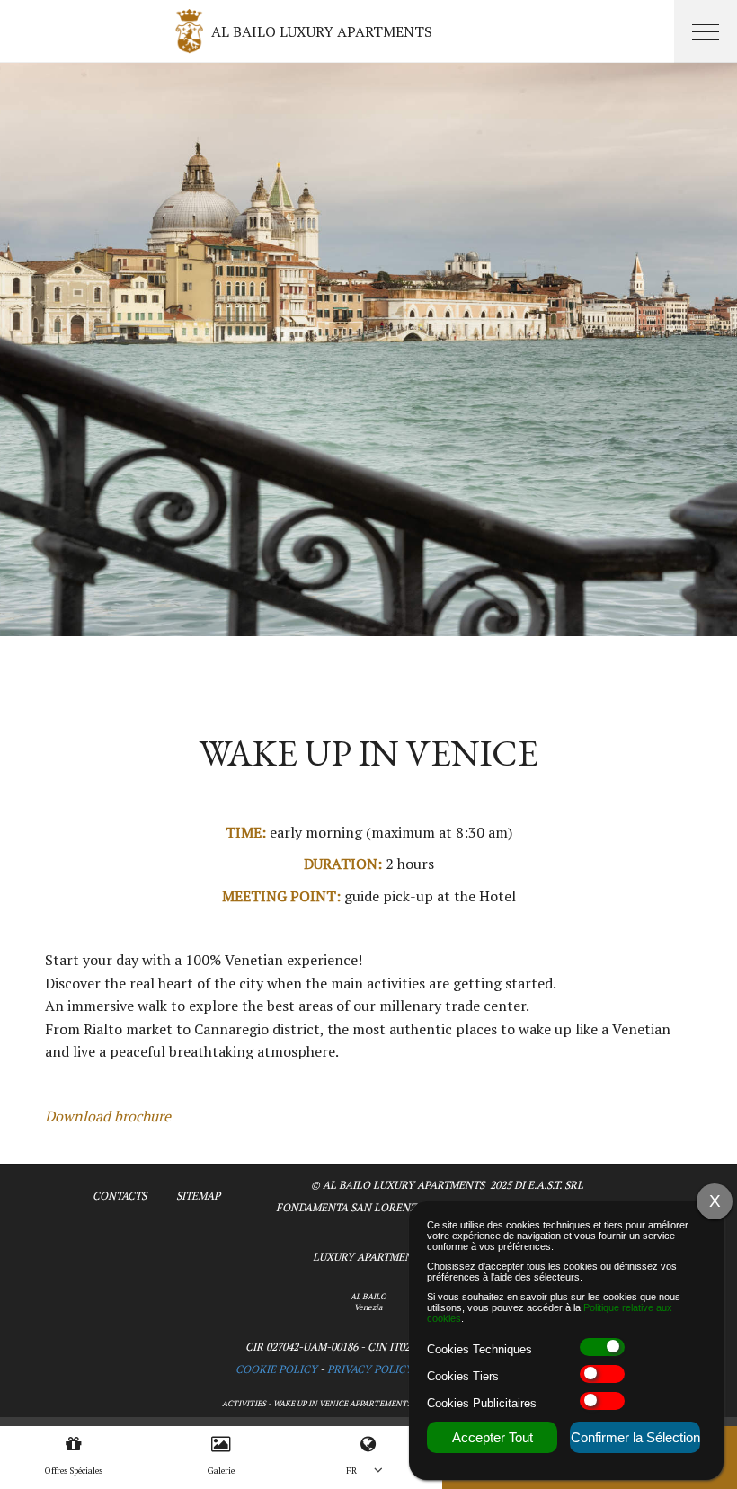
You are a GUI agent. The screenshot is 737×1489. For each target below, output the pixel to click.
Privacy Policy (370, 1369)
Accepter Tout (492, 1437)
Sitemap (198, 1195)
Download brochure (108, 1116)
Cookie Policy (276, 1369)
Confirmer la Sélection (635, 1437)
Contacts (120, 1195)
